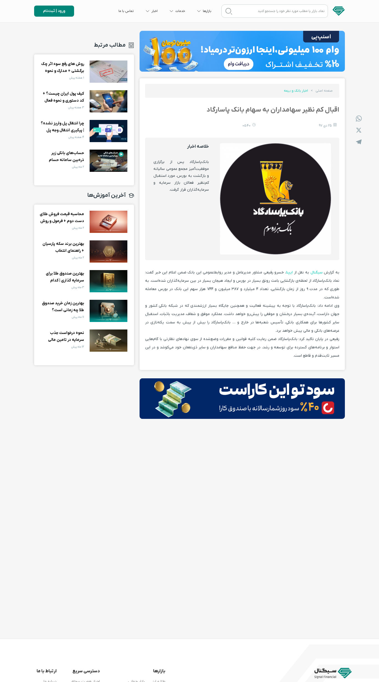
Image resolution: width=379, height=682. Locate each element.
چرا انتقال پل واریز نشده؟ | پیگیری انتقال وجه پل (108, 131)
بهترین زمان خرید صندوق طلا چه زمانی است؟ (108, 311)
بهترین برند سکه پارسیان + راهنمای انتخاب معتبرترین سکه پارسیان (108, 251)
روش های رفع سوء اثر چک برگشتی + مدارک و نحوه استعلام (108, 72)
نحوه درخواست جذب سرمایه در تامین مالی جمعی (108, 340)
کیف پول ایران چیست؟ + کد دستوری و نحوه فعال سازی (108, 101)
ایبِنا (289, 272)
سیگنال (316, 272)
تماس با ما (126, 11)
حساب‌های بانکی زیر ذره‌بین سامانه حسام (108, 161)
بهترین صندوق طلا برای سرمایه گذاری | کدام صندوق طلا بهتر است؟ (108, 281)
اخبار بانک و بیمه (296, 91)
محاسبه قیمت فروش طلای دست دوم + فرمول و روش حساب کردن (108, 222)
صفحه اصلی (324, 91)
